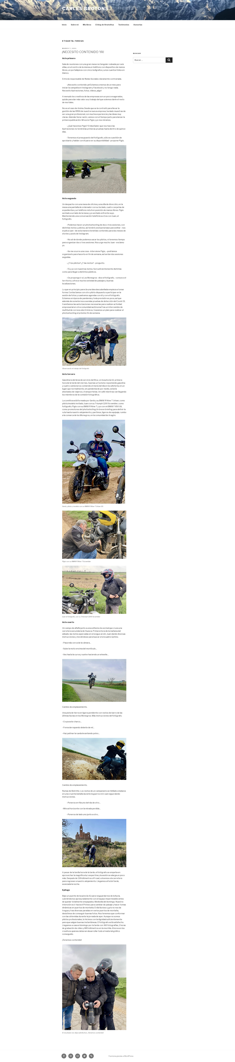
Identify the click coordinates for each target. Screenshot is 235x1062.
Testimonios (123, 25)
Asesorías (137, 25)
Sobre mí (75, 25)
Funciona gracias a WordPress (121, 1056)
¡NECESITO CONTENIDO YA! (83, 52)
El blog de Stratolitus (104, 25)
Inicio (64, 25)
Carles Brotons (85, 8)
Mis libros (87, 25)
